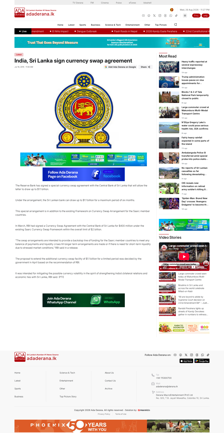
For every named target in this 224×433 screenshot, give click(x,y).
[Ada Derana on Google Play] (202, 361)
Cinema (105, 2)
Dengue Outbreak (76, 31)
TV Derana (78, 2)
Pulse (119, 2)
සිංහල (196, 15)
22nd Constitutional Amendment (193, 31)
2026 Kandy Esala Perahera (150, 31)
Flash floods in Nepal (114, 31)
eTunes (132, 2)
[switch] (185, 15)
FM (92, 2)
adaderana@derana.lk (167, 386)
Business (18, 396)
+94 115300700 (164, 378)
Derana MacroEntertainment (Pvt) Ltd (183, 396)
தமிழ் (206, 15)
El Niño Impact (49, 31)
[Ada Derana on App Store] (186, 361)
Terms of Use (120, 414)
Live (24, 31)
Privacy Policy (104, 414)
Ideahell (147, 2)
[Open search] (176, 24)
